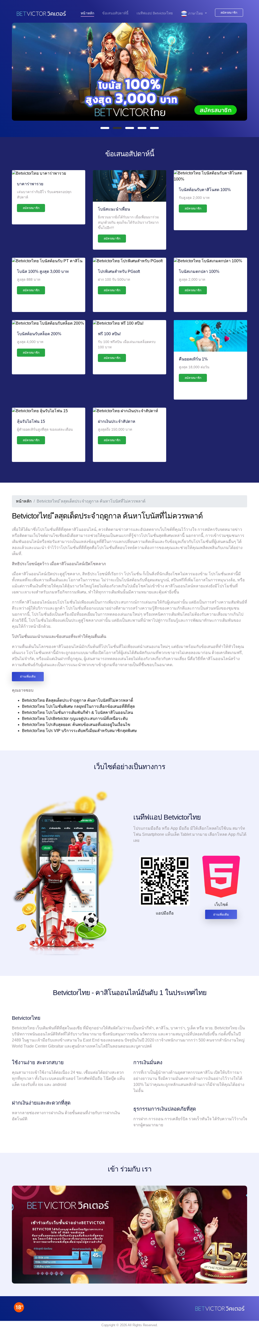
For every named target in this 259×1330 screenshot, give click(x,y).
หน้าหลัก (87, 13)
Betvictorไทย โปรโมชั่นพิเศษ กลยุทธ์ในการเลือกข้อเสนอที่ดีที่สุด (78, 706)
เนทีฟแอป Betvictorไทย (155, 13)
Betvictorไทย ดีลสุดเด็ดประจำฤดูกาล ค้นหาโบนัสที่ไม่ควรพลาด (77, 700)
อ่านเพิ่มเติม (28, 676)
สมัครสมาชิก (229, 12)
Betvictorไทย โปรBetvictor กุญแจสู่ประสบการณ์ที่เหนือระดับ (75, 718)
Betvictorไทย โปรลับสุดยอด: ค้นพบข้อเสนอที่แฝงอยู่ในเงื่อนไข (76, 724)
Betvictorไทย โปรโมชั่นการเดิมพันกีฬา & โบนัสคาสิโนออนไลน (77, 712)
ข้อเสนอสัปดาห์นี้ (115, 13)
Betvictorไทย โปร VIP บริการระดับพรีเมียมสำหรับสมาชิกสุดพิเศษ (79, 730)
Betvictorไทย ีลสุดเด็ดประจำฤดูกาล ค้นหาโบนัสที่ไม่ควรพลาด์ (107, 516)
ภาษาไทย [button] (195, 13)
